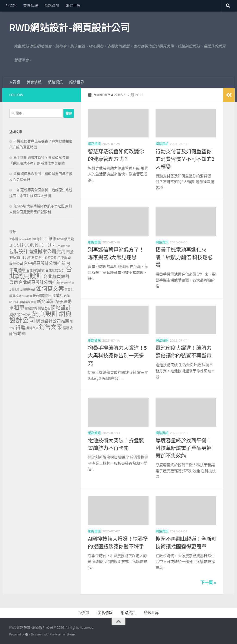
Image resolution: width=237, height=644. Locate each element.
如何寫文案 (50, 288)
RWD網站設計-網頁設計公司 (69, 28)
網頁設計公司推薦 (52, 321)
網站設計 (60, 308)
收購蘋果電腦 (27, 302)
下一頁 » (208, 582)
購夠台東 (32, 328)
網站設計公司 (20, 315)
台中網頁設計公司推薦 (44, 263)
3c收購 (13, 239)
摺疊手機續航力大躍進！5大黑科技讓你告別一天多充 (117, 355)
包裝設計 (18, 251)
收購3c (57, 295)
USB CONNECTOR (34, 245)
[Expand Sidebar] (229, 95)
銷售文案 (50, 327)
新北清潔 (45, 301)
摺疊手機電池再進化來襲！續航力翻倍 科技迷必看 (184, 257)
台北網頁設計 (40, 272)
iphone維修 (46, 238)
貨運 (21, 327)
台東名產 (14, 289)
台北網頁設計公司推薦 (39, 282)
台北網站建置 (36, 270)
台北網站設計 (55, 270)
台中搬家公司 (47, 258)
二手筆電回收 (63, 245)
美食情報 (30, 5)
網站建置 (31, 308)
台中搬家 (31, 258)
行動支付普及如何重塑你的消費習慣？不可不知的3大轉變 (185, 159)
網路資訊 (51, 5)
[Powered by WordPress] (26, 634)
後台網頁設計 (42, 296)
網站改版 (44, 308)
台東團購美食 (27, 289)
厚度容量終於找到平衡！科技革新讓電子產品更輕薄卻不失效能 (184, 448)
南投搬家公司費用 (46, 251)
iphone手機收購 (28, 239)
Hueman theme (65, 634)
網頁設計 (45, 314)
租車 (19, 308)
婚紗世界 (73, 5)
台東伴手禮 (67, 283)
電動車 (19, 333)
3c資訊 (11, 5)
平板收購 (27, 296)
